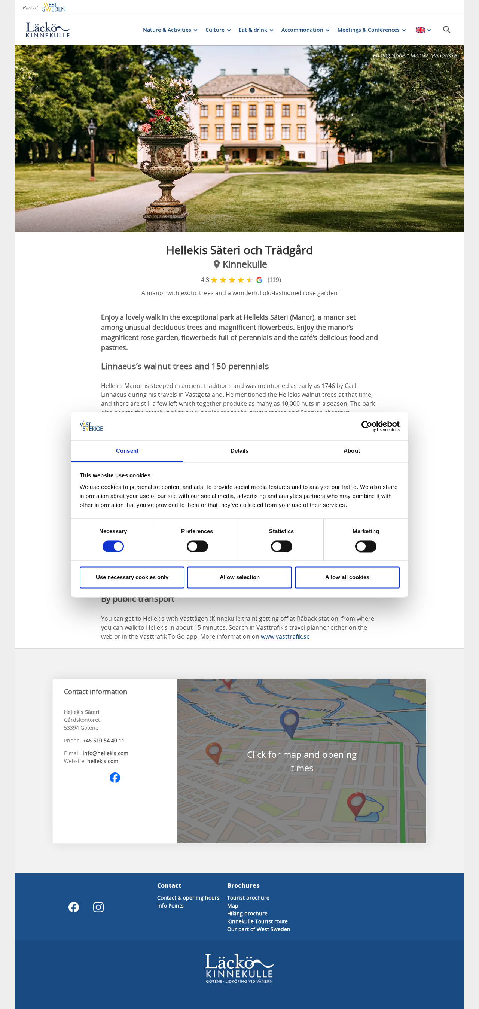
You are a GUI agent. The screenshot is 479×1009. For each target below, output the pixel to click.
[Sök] (447, 29)
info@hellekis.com (105, 753)
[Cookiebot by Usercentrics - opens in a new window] (367, 426)
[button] (239, 138)
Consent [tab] (127, 451)
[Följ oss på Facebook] (115, 777)
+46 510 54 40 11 (104, 740)
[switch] (197, 546)
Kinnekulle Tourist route (257, 921)
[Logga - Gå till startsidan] (52, 29)
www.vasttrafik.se (285, 636)
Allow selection (240, 577)
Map (232, 905)
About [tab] (352, 451)
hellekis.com (102, 761)
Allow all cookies (347, 577)
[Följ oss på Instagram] (98, 907)
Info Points (170, 905)
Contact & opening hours (188, 897)
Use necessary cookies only (132, 577)
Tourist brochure (248, 897)
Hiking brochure (247, 913)
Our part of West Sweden (258, 929)
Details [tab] (240, 451)
